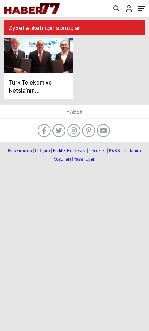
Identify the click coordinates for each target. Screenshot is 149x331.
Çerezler (97, 150)
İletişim (42, 150)
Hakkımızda (20, 150)
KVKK (114, 150)
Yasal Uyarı (85, 159)
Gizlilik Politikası (69, 150)
